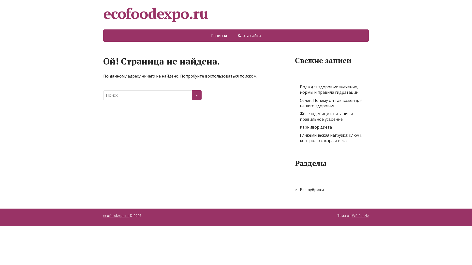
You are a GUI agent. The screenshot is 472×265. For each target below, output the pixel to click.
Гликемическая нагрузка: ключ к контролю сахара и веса (331, 137)
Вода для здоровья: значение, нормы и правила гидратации (329, 89)
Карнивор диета (316, 127)
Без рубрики (312, 189)
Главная (219, 35)
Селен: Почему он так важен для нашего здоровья (331, 103)
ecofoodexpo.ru (155, 13)
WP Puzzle (360, 215)
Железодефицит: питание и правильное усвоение (326, 116)
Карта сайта (249, 35)
